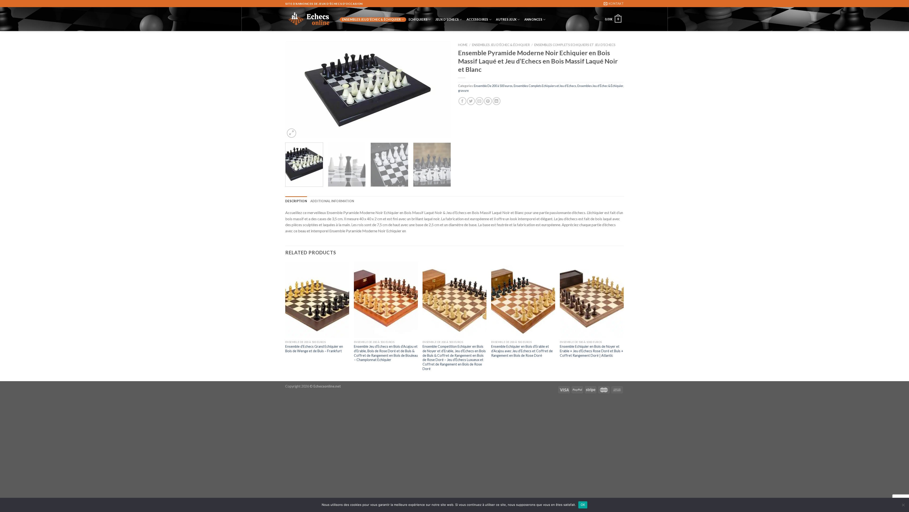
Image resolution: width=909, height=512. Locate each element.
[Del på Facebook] (462, 101)
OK (583, 505)
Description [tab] (296, 201)
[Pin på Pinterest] (488, 101)
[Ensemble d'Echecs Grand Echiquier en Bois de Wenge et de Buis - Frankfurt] (317, 299)
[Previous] (294, 90)
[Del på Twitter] (471, 101)
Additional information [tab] (332, 201)
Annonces (533, 19)
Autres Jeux (506, 19)
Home (463, 45)
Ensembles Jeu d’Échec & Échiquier (371, 19)
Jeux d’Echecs (447, 19)
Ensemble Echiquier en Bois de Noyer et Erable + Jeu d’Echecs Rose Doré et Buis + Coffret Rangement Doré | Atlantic (591, 350)
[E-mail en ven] (479, 101)
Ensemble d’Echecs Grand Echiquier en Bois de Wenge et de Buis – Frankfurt (314, 348)
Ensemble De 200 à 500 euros (493, 86)
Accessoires (477, 19)
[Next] (441, 90)
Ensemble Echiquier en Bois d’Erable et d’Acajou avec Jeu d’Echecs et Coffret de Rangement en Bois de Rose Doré (522, 350)
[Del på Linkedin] (496, 101)
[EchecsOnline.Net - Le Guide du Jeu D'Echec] (309, 19)
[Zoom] (291, 133)
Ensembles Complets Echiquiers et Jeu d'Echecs (574, 45)
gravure (463, 90)
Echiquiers (418, 19)
